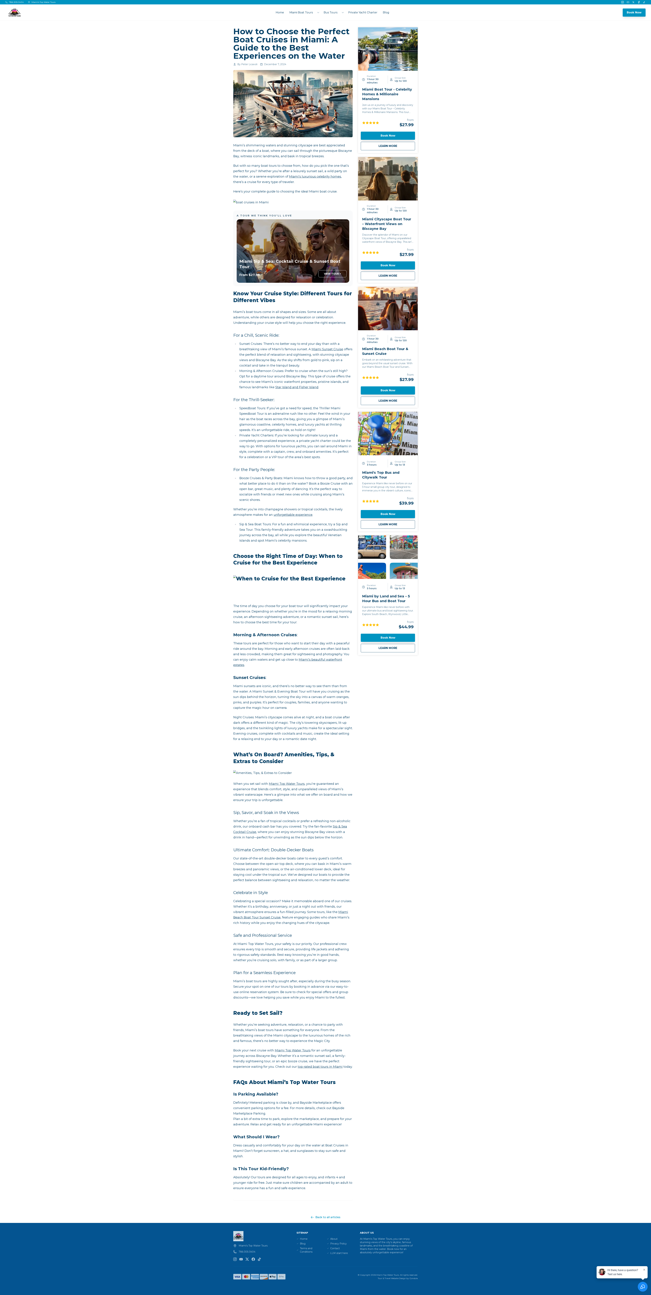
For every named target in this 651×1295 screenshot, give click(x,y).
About (334, 1238)
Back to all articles (327, 1217)
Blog (386, 12)
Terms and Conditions (306, 1250)
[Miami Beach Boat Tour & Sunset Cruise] (388, 308)
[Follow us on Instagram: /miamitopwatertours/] (235, 1259)
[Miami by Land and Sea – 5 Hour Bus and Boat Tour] (388, 557)
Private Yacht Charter (362, 12)
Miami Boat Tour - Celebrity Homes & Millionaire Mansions (387, 94)
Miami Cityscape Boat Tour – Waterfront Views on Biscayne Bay (386, 224)
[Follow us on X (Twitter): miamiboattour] (247, 1259)
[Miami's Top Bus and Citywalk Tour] (388, 433)
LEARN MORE (397, 146)
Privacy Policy (338, 1243)
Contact (335, 1248)
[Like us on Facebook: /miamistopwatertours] (253, 1259)
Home (280, 12)
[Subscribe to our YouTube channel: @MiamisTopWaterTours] (241, 1259)
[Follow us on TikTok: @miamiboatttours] (259, 1259)
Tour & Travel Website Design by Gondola (398, 1278)
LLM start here (339, 1253)
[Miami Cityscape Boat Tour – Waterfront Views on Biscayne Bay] (388, 178)
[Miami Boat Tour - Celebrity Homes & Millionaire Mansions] (388, 49)
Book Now (634, 12)
